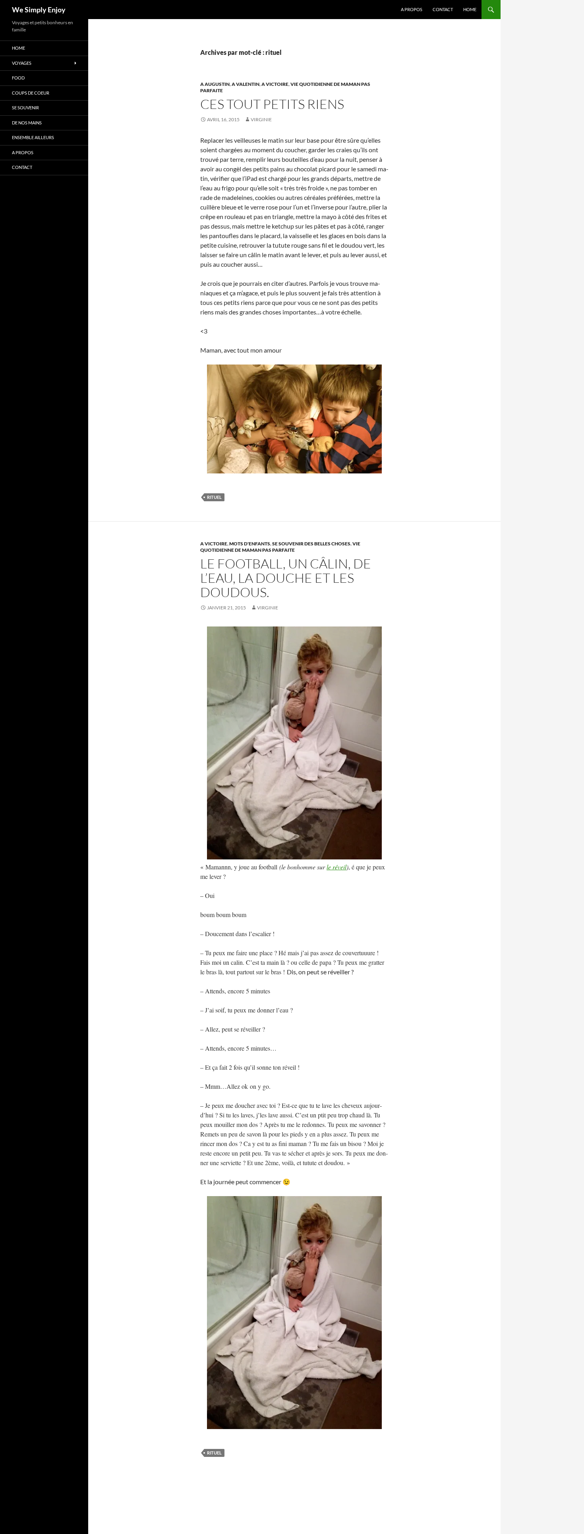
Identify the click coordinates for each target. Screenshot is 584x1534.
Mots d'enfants (249, 544)
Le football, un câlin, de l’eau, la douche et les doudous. (285, 577)
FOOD (18, 77)
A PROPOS (411, 9)
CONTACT (443, 9)
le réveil (336, 867)
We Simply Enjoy (39, 9)
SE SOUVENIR (25, 107)
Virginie (261, 119)
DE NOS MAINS (27, 122)
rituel (214, 497)
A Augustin (215, 84)
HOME (469, 9)
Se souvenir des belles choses (311, 544)
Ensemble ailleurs (33, 137)
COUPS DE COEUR (30, 92)
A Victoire (274, 84)
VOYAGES (21, 63)
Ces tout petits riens (272, 104)
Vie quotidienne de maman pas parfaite (280, 547)
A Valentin (245, 84)
